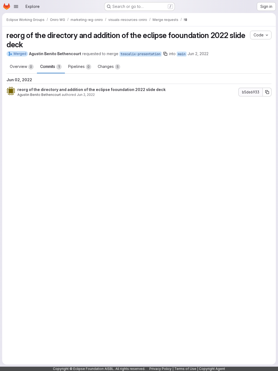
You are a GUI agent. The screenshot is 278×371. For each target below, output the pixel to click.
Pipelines (79, 66)
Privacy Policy (160, 369)
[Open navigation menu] (16, 6)
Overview (21, 66)
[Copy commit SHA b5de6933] (267, 92)
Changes (108, 66)
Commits (50, 66)
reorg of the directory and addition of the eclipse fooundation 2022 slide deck (91, 89)
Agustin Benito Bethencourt (39, 95)
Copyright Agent (212, 369)
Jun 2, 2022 (198, 53)
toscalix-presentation (140, 54)
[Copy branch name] (165, 54)
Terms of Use (185, 369)
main (181, 54)
